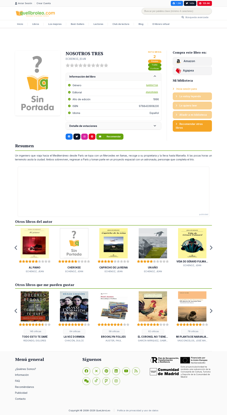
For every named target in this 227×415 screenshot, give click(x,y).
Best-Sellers (77, 24)
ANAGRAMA (152, 92)
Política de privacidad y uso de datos (137, 410)
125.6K (206, 3)
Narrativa (152, 85)
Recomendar (113, 136)
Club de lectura (120, 24)
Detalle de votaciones (83, 125)
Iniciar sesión (25, 3)
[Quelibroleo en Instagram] (84, 137)
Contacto (20, 398)
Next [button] (211, 247)
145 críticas (35, 331)
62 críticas (153, 331)
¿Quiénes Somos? (25, 368)
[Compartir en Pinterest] (92, 137)
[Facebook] (86, 371)
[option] (34, 250)
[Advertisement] (113, 40)
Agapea (188, 70)
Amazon (189, 61)
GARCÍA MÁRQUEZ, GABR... (153, 340)
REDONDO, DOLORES (34, 340)
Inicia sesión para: (186, 88)
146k (191, 3)
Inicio (20, 24)
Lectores (98, 24)
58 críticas (114, 331)
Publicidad (21, 392)
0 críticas (154, 68)
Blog (141, 24)
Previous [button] (16, 247)
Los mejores (55, 24)
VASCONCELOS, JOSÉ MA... (192, 340)
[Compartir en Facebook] (69, 137)
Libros (35, 24)
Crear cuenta (44, 3)
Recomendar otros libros (189, 125)
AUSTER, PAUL (113, 340)
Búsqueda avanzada (196, 17)
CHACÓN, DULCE (74, 340)
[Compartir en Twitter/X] (76, 137)
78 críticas (192, 331)
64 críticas (74, 331)
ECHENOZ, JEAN (76, 59)
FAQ (17, 380)
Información (22, 374)
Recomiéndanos (24, 386)
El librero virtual (161, 24)
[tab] (113, 77)
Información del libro (82, 76)
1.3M (178, 3)
